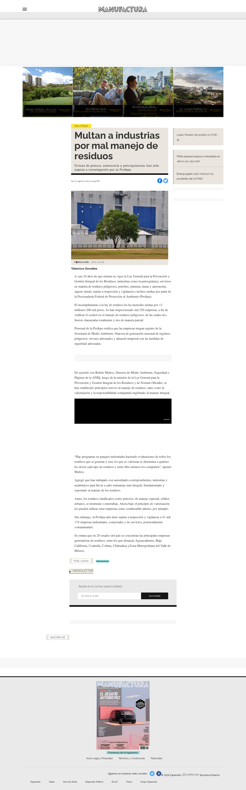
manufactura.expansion (158, 773)
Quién (52, 781)
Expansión (35, 781)
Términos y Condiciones (131, 758)
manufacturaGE (152, 773)
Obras (129, 781)
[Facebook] (159, 180)
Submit (154, 596)
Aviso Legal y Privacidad (99, 758)
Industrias (81, 126)
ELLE (115, 781)
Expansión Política (94, 781)
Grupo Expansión (148, 781)
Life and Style (70, 781)
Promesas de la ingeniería (123, 752)
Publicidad (156, 758)
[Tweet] (165, 180)
